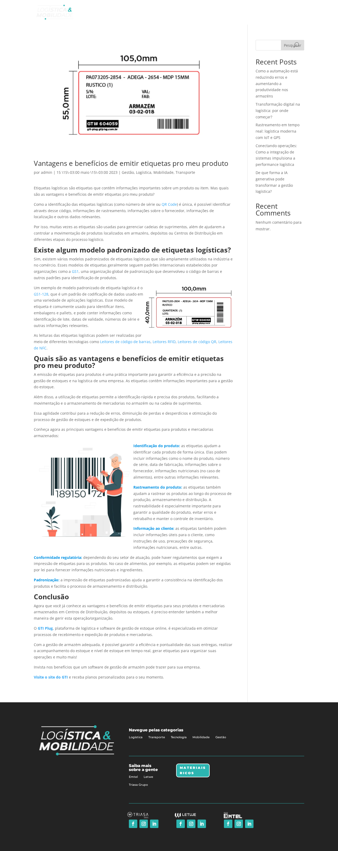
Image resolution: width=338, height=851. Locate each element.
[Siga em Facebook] (133, 824)
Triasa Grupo (138, 785)
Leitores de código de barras (125, 341)
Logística (143, 172)
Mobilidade (163, 172)
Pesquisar (292, 45)
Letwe (148, 777)
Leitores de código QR (197, 341)
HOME (203, 12)
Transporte (185, 172)
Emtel (133, 777)
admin (46, 172)
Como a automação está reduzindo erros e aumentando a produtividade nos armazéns (277, 83)
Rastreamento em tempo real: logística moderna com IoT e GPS (277, 131)
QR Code (169, 204)
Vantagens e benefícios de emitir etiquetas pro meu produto (131, 163)
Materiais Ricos (193, 770)
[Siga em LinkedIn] (154, 824)
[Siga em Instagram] (143, 824)
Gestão (128, 172)
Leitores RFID (164, 341)
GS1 (75, 271)
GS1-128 (41, 294)
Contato (286, 12)
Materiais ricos (259, 12)
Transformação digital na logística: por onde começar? (278, 110)
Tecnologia (179, 737)
